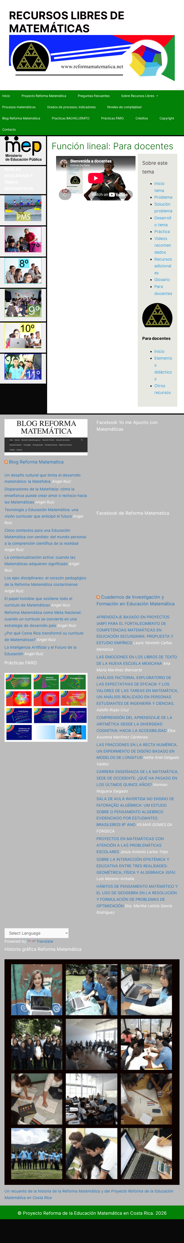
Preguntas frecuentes (94, 96)
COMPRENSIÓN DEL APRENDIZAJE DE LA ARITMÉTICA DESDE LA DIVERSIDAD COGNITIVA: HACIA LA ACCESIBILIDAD (134, 724)
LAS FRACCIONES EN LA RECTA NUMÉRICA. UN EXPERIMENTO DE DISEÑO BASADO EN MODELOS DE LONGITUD (137, 751)
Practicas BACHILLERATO (71, 118)
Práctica (162, 231)
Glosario (162, 279)
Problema (163, 197)
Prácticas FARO (112, 118)
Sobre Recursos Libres (137, 96)
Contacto (9, 129)
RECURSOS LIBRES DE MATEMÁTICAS (66, 22)
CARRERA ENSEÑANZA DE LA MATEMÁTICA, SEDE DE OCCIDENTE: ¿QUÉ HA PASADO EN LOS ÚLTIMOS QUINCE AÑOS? (137, 778)
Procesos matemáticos (18, 107)
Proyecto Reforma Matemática (44, 96)
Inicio (6, 96)
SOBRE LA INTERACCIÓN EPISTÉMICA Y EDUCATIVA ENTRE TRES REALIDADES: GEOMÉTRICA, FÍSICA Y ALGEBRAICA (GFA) (135, 866)
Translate (44, 941)
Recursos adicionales (163, 266)
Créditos (142, 118)
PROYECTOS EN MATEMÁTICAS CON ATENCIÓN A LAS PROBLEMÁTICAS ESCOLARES (130, 845)
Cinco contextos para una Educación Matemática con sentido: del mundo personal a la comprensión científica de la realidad (45, 537)
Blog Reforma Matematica (36, 462)
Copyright (167, 118)
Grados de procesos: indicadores (71, 107)
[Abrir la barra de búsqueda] (181, 127)
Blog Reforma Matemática (21, 118)
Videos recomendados (162, 245)
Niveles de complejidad (124, 107)
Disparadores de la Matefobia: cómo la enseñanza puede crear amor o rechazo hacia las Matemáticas (45, 495)
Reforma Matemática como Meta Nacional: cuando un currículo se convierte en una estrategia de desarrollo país (42, 619)
